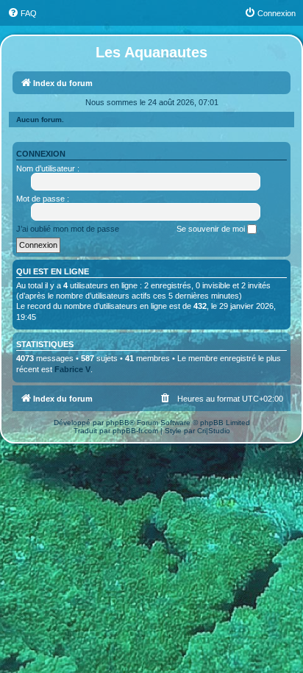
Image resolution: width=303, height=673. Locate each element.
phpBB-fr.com (135, 431)
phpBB (117, 423)
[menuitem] (22, 13)
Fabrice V (72, 369)
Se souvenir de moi (212, 228)
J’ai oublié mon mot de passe (67, 228)
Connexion (40, 153)
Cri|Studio (213, 431)
